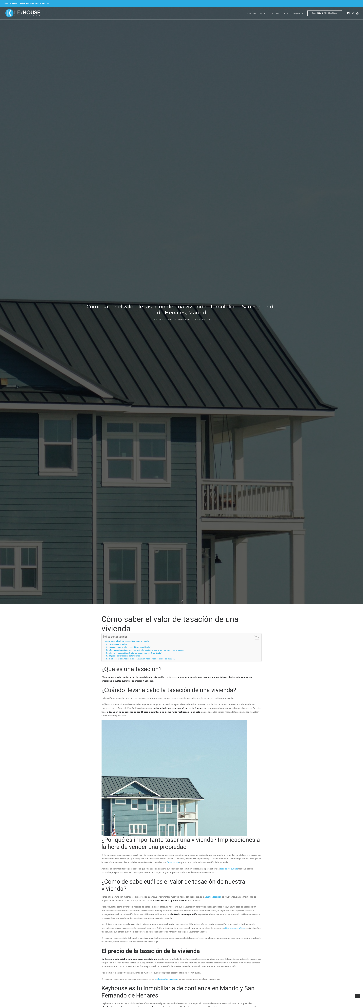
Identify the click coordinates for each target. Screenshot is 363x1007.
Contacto (298, 13)
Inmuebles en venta (269, 13)
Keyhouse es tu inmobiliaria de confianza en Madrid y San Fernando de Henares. (142, 659)
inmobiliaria (184, 319)
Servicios (251, 13)
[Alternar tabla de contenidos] (255, 637)
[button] (348, 13)
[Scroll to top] (357, 996)
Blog (286, 13)
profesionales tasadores (166, 979)
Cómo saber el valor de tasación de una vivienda (127, 641)
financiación (173, 862)
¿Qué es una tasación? (118, 644)
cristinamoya (204, 319)
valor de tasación (213, 897)
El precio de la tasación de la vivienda (124, 656)
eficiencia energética (234, 928)
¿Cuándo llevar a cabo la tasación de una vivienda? (129, 647)
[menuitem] (251, 13)
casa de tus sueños (229, 869)
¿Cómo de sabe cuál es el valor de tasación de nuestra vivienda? (135, 653)
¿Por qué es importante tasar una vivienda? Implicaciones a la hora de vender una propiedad (146, 650)
